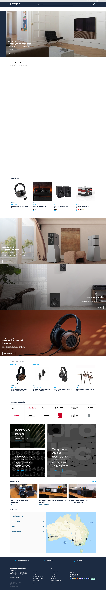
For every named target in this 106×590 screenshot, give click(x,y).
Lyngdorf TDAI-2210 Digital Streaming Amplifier (78, 501)
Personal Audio (13, 9)
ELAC (55, 202)
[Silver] (35, 209)
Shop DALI (100, 53)
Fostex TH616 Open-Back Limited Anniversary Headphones (19, 390)
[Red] (78, 209)
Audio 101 (56, 9)
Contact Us (93, 0)
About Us (35, 571)
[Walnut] (56, 209)
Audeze (13, 202)
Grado (55, 385)
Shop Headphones (9, 353)
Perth (15, 526)
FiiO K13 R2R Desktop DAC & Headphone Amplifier (39, 207)
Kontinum (78, 385)
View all (94, 481)
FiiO (33, 202)
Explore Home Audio (9, 261)
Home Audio (28, 9)
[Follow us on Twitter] (86, 0)
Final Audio (35, 385)
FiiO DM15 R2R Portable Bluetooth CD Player (84, 207)
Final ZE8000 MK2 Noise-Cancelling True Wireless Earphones (41, 390)
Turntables (36, 9)
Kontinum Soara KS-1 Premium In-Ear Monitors (85, 390)
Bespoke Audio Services (38, 576)
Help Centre (35, 574)
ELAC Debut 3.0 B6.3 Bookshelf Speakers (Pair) (61, 207)
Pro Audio (53, 576)
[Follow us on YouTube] (89, 0)
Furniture (53, 582)
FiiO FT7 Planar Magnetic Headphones (19, 501)
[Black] (33, 209)
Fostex (12, 385)
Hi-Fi (52, 573)
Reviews (34, 582)
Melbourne (17, 516)
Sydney (16, 521)
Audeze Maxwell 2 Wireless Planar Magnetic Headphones (19, 207)
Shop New (99, 307)
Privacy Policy (36, 580)
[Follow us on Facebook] (84, 0)
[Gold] (83, 209)
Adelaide (16, 531)
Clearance (53, 583)
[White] (58, 209)
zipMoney (35, 583)
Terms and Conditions (38, 578)
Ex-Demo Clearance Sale (67, 9)
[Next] (96, 380)
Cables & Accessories (47, 9)
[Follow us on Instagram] (87, 0)
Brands (21, 9)
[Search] (38, 4)
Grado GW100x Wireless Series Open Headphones (63, 390)
